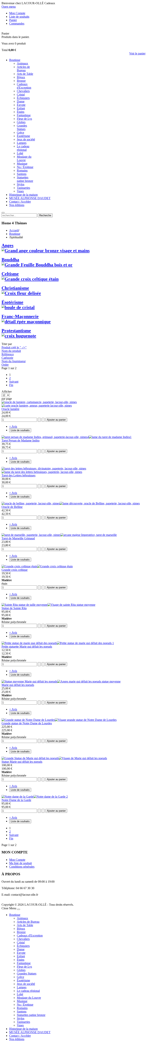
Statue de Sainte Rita (14, 608)
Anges (7, 245)
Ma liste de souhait (20, 863)
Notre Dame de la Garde (16, 800)
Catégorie (7, 357)
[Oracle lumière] (39, 403)
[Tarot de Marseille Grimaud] (59, 534)
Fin (11, 385)
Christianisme (15, 288)
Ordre (5, 364)
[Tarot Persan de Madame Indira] (66, 437)
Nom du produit (11, 350)
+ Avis (13, 426)
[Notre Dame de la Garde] (35, 796)
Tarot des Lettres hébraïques (18, 475)
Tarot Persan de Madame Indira (20, 440)
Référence (8, 354)
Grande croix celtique (15, 569)
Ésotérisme (12, 302)
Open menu (9, 6)
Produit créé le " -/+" (14, 347)
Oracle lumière (10, 409)
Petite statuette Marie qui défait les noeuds (27, 646)
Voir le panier (137, 53)
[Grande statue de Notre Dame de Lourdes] (59, 719)
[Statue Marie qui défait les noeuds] (54, 758)
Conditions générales (21, 866)
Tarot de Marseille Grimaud (18, 538)
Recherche (45, 215)
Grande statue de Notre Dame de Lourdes (27, 723)
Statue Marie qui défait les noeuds (22, 761)
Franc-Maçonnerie (20, 316)
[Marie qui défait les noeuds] (61, 681)
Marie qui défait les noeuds (18, 685)
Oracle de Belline (12, 506)
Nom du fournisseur (14, 361)
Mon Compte (17, 859)
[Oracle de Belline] (71, 503)
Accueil (14, 230)
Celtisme (10, 273)
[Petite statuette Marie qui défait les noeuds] (58, 643)
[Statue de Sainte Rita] (48, 604)
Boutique (14, 233)
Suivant (13, 381)
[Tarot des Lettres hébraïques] (44, 470)
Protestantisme (16, 330)
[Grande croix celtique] (37, 566)
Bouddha (10, 259)
